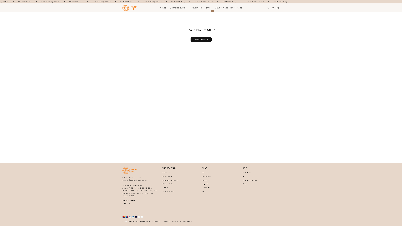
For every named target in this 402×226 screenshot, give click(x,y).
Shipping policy (187, 221)
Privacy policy (166, 221)
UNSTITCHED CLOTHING (178, 8)
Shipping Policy (167, 184)
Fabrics (163, 8)
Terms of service (176, 221)
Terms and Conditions (249, 180)
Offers (208, 8)
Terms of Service (168, 191)
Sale (203, 191)
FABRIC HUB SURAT (133, 221)
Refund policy (156, 221)
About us (165, 187)
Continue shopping (201, 39)
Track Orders (246, 173)
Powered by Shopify (144, 221)
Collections (197, 8)
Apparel (205, 184)
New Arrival (206, 176)
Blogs (244, 184)
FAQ (243, 176)
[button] (164, 8)
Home (204, 173)
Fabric (204, 180)
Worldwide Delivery (23, 2)
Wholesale (205, 187)
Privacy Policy (167, 176)
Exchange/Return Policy (170, 180)
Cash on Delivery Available (49, 2)
